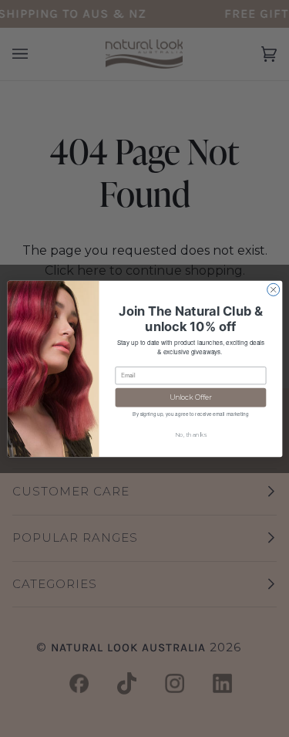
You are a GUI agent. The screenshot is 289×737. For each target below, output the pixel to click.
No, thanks (190, 434)
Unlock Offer (190, 397)
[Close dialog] (273, 289)
